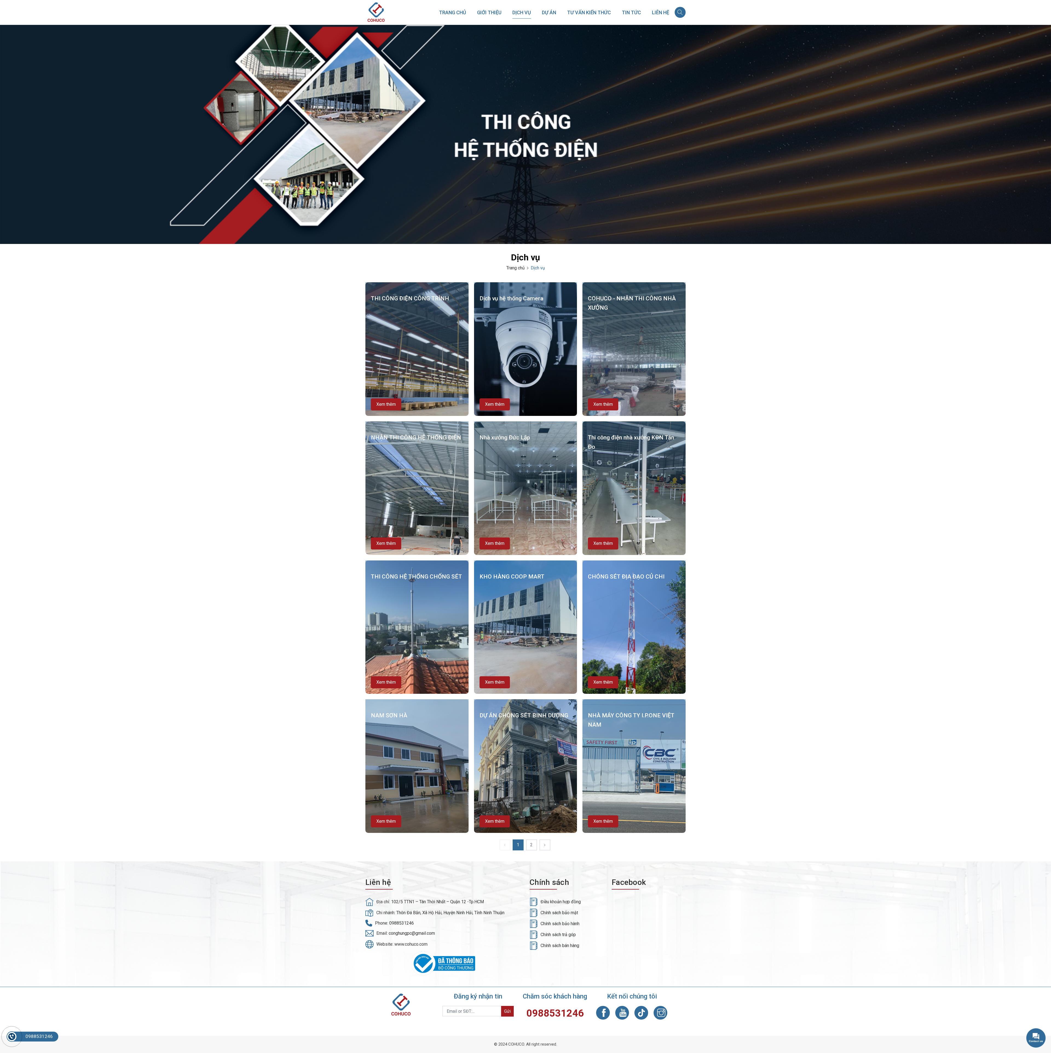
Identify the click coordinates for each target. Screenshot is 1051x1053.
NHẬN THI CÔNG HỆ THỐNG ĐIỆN (416, 437)
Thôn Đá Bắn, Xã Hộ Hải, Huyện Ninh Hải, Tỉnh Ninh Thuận (450, 912)
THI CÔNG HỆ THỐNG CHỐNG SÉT (416, 576)
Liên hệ (660, 12)
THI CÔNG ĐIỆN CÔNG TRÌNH (410, 298)
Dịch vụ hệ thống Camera (511, 298)
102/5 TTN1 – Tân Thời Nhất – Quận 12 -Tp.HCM (437, 901)
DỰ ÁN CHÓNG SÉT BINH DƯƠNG (524, 715)
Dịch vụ (521, 12)
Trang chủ (452, 12)
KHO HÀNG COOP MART (512, 576)
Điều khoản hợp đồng (561, 901)
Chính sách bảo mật (559, 912)
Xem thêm (386, 404)
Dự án (549, 12)
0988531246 (401, 923)
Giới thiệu (489, 12)
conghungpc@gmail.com (412, 933)
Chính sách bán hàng (560, 945)
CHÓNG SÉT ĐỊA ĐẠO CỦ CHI (626, 576)
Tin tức (631, 12)
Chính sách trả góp (558, 934)
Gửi (507, 1011)
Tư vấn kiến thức (589, 12)
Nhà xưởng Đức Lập (505, 437)
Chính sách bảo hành (560, 923)
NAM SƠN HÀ (389, 715)
